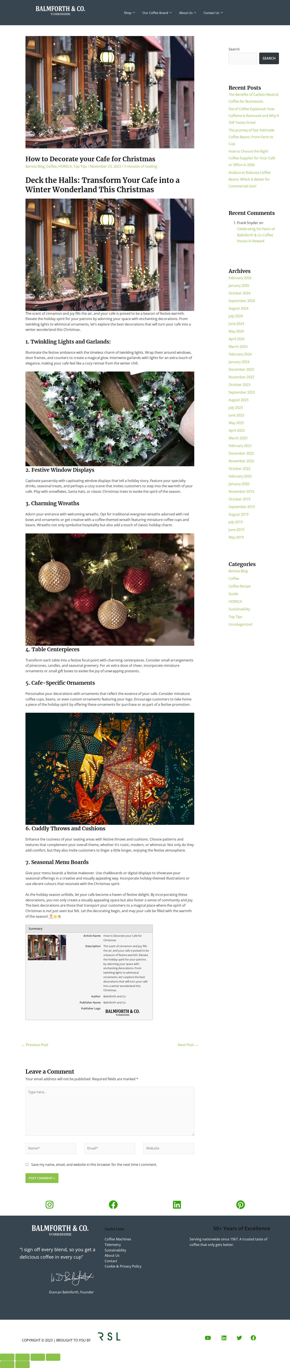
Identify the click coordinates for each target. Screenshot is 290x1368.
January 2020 (239, 484)
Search (234, 49)
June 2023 (236, 415)
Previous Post (34, 1044)
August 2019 (238, 514)
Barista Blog (35, 166)
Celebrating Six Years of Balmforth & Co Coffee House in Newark (256, 235)
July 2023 (236, 407)
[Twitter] (239, 1337)
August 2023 (238, 400)
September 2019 (242, 506)
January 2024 (239, 361)
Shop (127, 13)
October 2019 (239, 499)
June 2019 (236, 529)
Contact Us (211, 13)
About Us (186, 13)
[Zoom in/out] (7, 1357)
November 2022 (241, 461)
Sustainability (239, 609)
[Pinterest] (240, 1205)
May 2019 (236, 537)
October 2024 (239, 293)
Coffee (51, 166)
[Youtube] (208, 1337)
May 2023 (236, 422)
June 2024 (236, 323)
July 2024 (236, 316)
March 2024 (238, 346)
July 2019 (236, 522)
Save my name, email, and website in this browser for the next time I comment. (94, 1164)
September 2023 (242, 392)
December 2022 (241, 453)
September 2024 (242, 300)
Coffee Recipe (240, 586)
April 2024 (237, 339)
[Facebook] (113, 1205)
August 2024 (238, 308)
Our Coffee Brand (155, 13)
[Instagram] (49, 1205)
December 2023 (241, 369)
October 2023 (239, 384)
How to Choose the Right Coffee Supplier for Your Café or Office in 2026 (252, 158)
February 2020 (240, 476)
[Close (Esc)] (53, 1357)
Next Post (188, 1044)
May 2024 (236, 331)
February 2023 (240, 445)
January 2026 (239, 285)
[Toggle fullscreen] (22, 1357)
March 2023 (238, 438)
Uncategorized (240, 624)
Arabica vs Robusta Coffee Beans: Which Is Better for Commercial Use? (249, 179)
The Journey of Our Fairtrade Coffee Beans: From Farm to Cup (251, 137)
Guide (233, 593)
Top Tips (80, 166)
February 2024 (240, 354)
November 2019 (241, 491)
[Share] (38, 1357)
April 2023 (237, 430)
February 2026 (240, 278)
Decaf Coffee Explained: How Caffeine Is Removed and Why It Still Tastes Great (254, 116)
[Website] (169, 1149)
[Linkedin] (177, 1205)
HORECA (65, 166)
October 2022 (239, 468)
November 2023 (241, 377)
